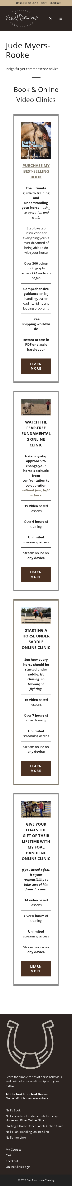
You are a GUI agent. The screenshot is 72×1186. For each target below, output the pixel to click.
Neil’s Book (13, 1110)
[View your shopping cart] (50, 18)
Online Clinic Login (18, 1167)
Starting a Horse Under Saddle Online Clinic (34, 1126)
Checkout (12, 1161)
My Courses (13, 1149)
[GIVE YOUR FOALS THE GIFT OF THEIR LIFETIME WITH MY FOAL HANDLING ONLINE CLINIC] (36, 889)
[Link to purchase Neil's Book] (36, 248)
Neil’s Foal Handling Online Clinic (27, 1132)
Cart (8, 1155)
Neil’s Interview (16, 1137)
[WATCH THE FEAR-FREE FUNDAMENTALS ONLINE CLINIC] (36, 491)
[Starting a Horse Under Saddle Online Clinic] (36, 692)
